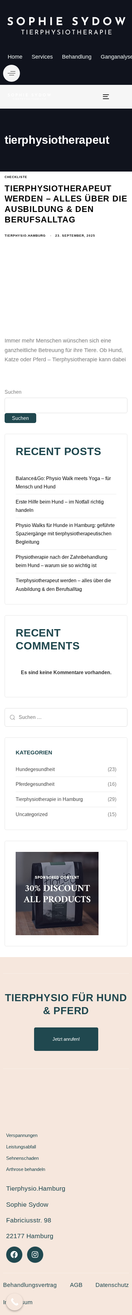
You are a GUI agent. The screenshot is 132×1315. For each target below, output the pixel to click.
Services (42, 57)
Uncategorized (32, 814)
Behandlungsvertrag (30, 1285)
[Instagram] (35, 1255)
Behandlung (76, 57)
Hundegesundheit (35, 769)
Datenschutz (112, 1285)
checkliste (16, 177)
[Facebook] (14, 1255)
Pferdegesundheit (35, 784)
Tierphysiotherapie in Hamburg (49, 799)
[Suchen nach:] (66, 717)
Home (15, 57)
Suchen (13, 392)
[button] (11, 73)
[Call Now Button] (14, 1301)
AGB (76, 1285)
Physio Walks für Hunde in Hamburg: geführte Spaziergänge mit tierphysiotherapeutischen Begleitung (65, 534)
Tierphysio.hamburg (25, 235)
